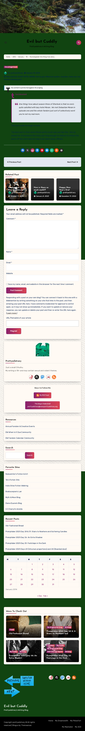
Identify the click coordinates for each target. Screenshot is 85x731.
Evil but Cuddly (42, 42)
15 (32, 574)
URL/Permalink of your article (18, 318)
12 (74, 569)
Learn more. (12, 313)
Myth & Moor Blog (13, 497)
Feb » (45, 596)
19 (74, 574)
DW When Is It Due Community (18, 432)
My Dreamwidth (61, 721)
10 (53, 569)
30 (43, 584)
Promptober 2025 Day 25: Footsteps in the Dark (26, 543)
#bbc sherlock (11, 77)
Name (9, 252)
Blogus (15, 725)
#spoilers (64, 77)
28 (21, 584)
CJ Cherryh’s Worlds (14, 509)
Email (9, 263)
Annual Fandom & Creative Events (20, 426)
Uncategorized (11, 67)
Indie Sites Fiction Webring (17, 486)
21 (21, 579)
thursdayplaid (21, 94)
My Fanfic (13, 652)
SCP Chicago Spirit (55, 652)
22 (32, 579)
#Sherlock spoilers (52, 77)
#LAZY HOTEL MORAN (26, 77)
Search (9, 448)
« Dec (39, 596)
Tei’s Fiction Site (12, 480)
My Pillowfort (75, 721)
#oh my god (40, 77)
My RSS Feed (44, 395)
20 (11, 579)
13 (11, 574)
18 (64, 574)
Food (12, 630)
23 (43, 579)
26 (74, 579)
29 (32, 584)
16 (43, 574)
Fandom (50, 645)
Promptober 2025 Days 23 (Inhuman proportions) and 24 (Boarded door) (36, 549)
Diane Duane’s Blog (14, 503)
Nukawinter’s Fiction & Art (17, 474)
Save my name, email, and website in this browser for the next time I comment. (41, 284)
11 (63, 569)
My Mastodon (67, 727)
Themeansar (26, 725)
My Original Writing (54, 627)
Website (9, 273)
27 (11, 584)
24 (53, 579)
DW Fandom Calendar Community (20, 438)
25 (64, 579)
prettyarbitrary (17, 73)
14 (21, 574)
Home (50, 721)
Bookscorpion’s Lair (14, 491)
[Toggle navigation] (5, 42)
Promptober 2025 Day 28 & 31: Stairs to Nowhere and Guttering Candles (36, 532)
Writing (68, 627)
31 (53, 584)
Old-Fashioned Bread (15, 526)
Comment (11, 219)
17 (53, 574)
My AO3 (78, 727)
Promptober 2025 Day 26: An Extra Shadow (24, 537)
